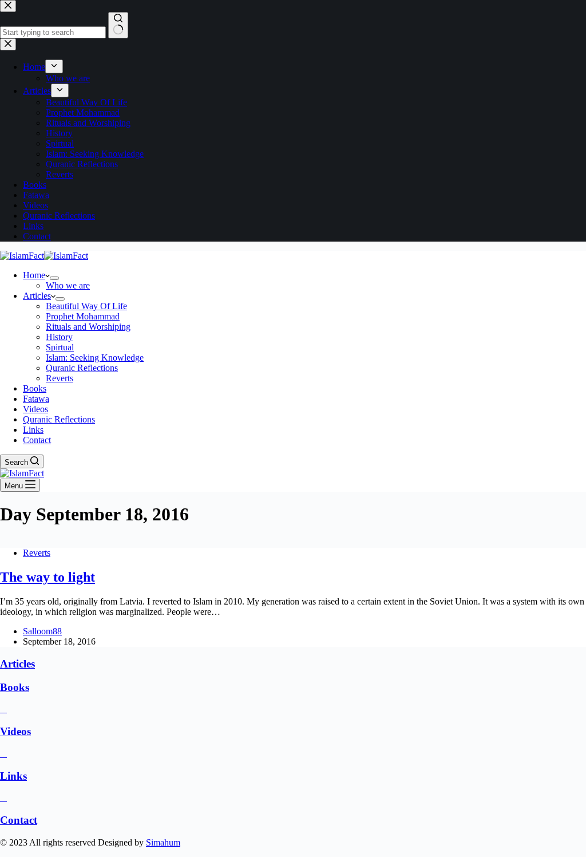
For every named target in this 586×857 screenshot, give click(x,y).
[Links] (3, 754)
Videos (35, 409)
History (59, 337)
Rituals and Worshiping (88, 326)
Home (34, 275)
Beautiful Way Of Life (86, 306)
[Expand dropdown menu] (54, 278)
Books (34, 388)
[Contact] (3, 798)
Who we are (68, 285)
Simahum (163, 842)
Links (33, 430)
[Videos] (3, 709)
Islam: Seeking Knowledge (95, 357)
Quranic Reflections (82, 368)
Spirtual (60, 347)
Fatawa (36, 399)
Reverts (59, 378)
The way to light (47, 577)
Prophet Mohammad (83, 316)
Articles (37, 296)
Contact (37, 440)
